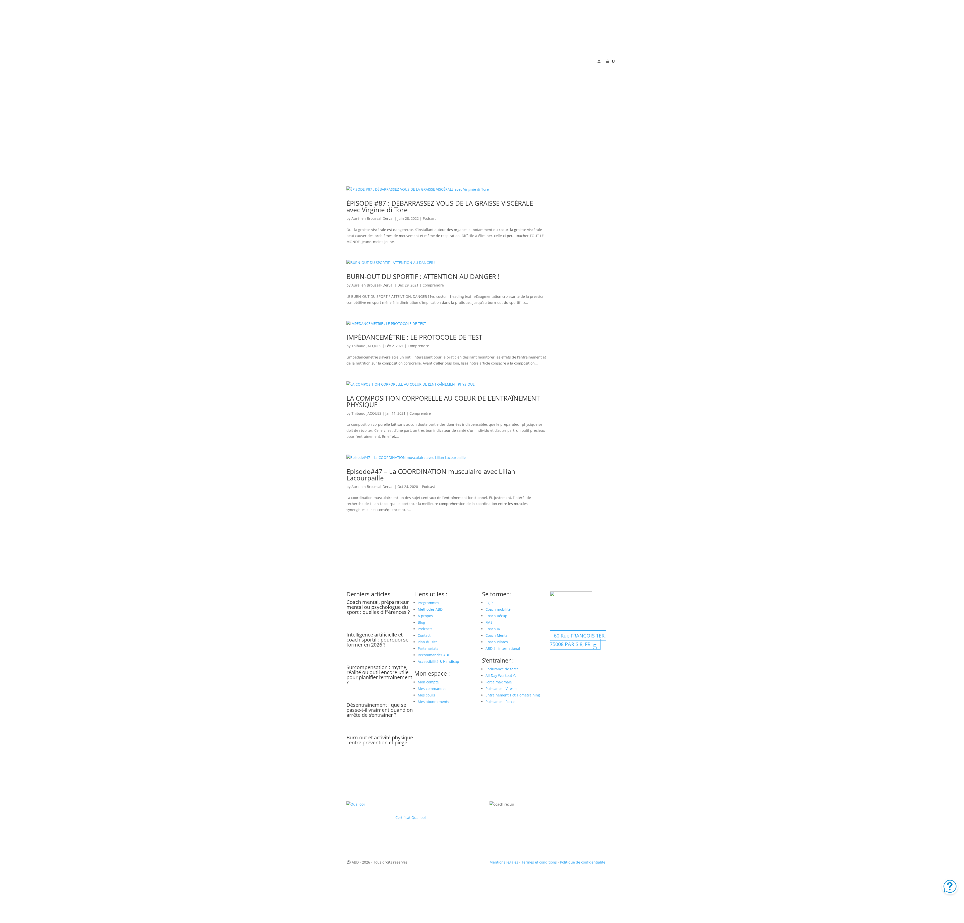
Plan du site (428, 642)
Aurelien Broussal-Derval (372, 486)
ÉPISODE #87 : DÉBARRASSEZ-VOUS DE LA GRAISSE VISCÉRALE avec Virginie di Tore (439, 206)
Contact (424, 635)
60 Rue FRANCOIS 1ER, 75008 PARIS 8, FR (578, 640)
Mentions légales (504, 862)
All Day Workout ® (501, 675)
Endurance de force (502, 669)
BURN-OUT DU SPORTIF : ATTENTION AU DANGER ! (423, 276)
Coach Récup (496, 615)
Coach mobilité (498, 609)
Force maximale (499, 682)
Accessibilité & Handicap (439, 661)
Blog (421, 622)
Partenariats (428, 648)
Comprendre (433, 285)
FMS (489, 622)
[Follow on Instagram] (574, 69)
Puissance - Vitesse (501, 688)
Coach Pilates (497, 642)
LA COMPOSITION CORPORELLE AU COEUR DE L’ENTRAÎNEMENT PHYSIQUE (443, 401)
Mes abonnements (433, 701)
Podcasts (425, 628)
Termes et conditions (539, 862)
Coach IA (493, 628)
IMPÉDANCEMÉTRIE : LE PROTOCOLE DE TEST (414, 337)
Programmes (428, 602)
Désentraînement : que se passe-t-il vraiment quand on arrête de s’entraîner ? (379, 709)
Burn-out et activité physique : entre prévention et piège (379, 740)
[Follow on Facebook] (554, 69)
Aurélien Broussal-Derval (372, 218)
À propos (425, 615)
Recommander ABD (434, 655)
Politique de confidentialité (582, 862)
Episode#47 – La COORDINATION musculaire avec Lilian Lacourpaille (430, 474)
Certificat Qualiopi (410, 817)
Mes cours (426, 695)
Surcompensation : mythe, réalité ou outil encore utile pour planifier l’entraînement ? (379, 675)
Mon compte (428, 682)
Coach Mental (497, 635)
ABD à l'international (503, 648)
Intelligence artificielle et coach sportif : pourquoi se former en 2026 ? (377, 639)
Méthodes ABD (430, 609)
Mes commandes (432, 688)
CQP (489, 602)
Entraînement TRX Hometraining (513, 695)
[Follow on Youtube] (564, 69)
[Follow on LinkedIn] (584, 69)
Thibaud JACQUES (366, 345)
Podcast (429, 218)
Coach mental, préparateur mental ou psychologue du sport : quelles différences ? (378, 607)
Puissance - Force (500, 701)
